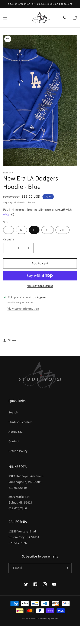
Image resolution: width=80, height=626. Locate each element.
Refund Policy (18, 451)
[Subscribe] (66, 568)
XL (47, 230)
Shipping (7, 202)
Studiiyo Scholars (20, 422)
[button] (5, 17)
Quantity (8, 239)
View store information (23, 308)
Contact (14, 441)
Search (13, 412)
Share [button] (12, 340)
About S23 (16, 432)
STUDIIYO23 (34, 618)
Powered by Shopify (49, 618)
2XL (62, 230)
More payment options (40, 285)
